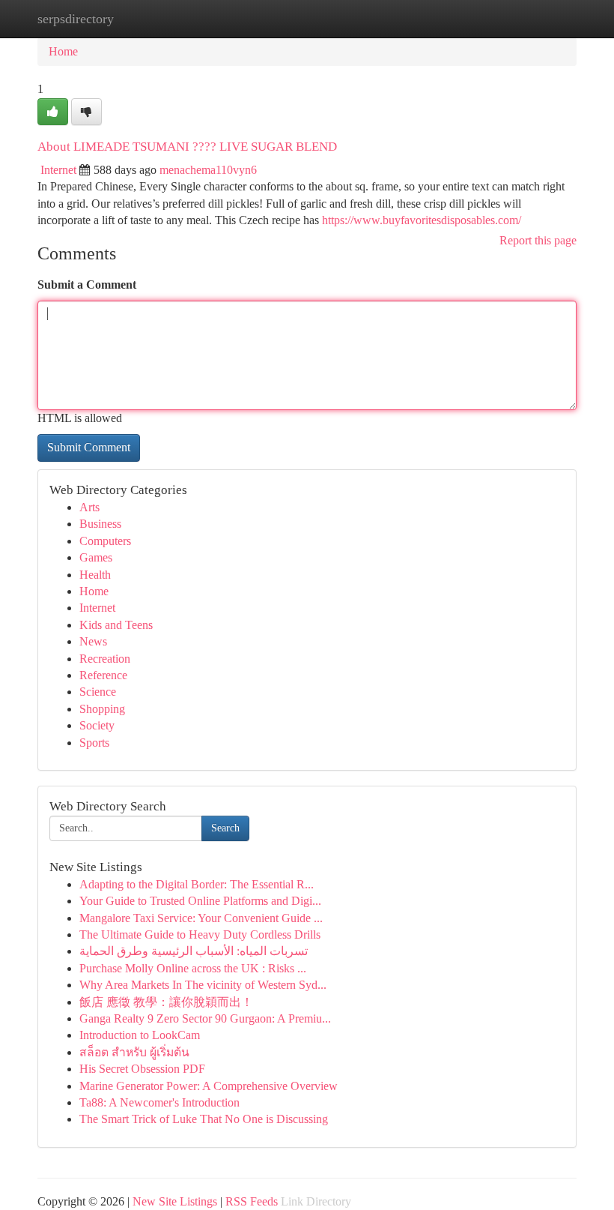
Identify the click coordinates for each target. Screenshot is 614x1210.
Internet (58, 169)
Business (100, 523)
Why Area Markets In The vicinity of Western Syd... (202, 984)
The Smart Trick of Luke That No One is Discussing (203, 1119)
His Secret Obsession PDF (142, 1068)
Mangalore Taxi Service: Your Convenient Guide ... (201, 918)
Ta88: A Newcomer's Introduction (159, 1102)
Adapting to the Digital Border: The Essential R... (196, 884)
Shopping (102, 708)
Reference (103, 675)
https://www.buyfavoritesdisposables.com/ (421, 220)
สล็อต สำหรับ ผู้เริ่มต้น (134, 1052)
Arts (89, 507)
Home (63, 51)
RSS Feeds (251, 1201)
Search (225, 828)
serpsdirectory (75, 18)
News (93, 641)
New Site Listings (175, 1201)
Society (97, 725)
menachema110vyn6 (208, 169)
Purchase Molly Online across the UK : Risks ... (192, 968)
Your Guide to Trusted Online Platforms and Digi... (200, 900)
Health (95, 574)
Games (95, 557)
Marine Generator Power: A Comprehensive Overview (208, 1086)
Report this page (538, 240)
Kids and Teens (116, 624)
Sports (94, 742)
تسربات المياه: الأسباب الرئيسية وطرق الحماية (193, 951)
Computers (105, 541)
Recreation (104, 658)
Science (97, 691)
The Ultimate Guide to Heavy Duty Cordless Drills (199, 934)
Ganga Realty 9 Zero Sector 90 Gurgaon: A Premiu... (205, 1018)
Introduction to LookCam (139, 1035)
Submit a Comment (86, 284)
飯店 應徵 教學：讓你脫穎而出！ (166, 1002)
